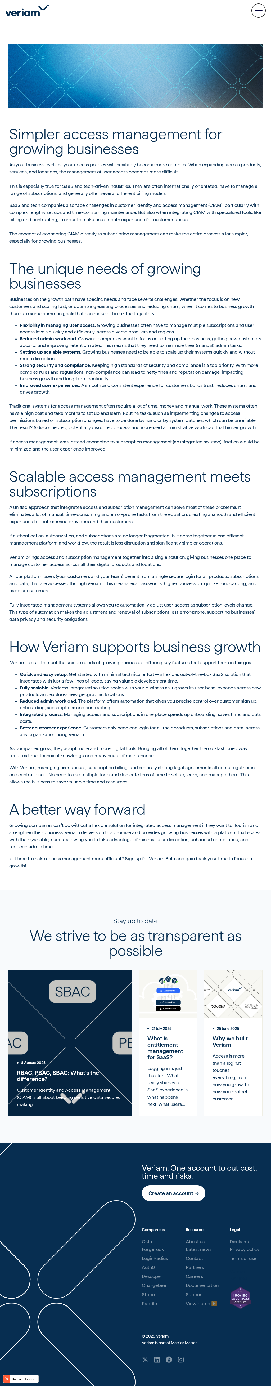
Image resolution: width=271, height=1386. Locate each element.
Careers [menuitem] (194, 1276)
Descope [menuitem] (151, 1276)
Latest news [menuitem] (198, 1249)
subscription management (131, 233)
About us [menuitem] (195, 1241)
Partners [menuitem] (195, 1267)
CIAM (73, 233)
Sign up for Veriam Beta (150, 858)
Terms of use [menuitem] (243, 1258)
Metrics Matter (184, 1342)
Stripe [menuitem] (148, 1294)
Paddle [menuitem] (149, 1303)
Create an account (170, 1193)
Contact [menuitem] (194, 1258)
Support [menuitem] (194, 1294)
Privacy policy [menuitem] (244, 1249)
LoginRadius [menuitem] (155, 1258)
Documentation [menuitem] (202, 1285)
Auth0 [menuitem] (148, 1267)
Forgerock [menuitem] (153, 1249)
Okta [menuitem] (147, 1241)
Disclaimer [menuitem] (241, 1241)
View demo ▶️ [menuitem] (201, 1303)
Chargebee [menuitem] (154, 1285)
